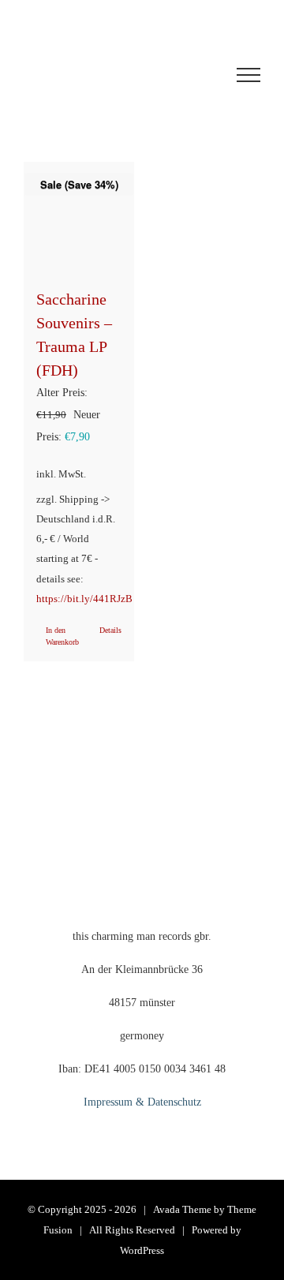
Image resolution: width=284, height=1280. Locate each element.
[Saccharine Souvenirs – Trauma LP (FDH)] (78, 217)
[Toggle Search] (190, 74)
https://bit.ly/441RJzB (84, 598)
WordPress (142, 1250)
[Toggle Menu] (248, 75)
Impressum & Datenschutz (142, 1102)
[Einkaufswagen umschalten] (98, 75)
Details (110, 630)
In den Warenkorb (62, 636)
